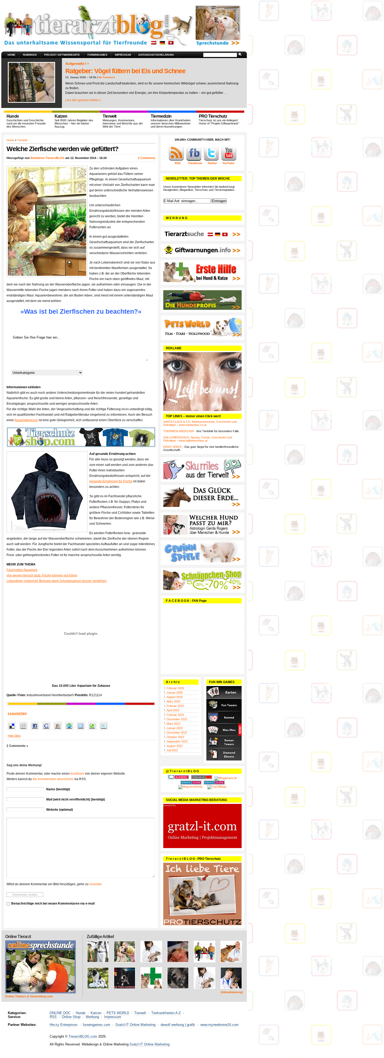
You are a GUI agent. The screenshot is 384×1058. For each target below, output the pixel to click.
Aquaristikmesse (26, 420)
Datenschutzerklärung (156, 54)
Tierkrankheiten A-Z (166, 1013)
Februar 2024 (175, 714)
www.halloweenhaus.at (193, 440)
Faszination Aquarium (22, 570)
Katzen (96, 1013)
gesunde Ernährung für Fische (110, 481)
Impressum (123, 54)
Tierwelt (22, 140)
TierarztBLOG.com (83, 1036)
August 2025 (175, 697)
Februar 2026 (175, 688)
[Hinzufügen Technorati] (93, 730)
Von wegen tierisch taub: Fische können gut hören (42, 575)
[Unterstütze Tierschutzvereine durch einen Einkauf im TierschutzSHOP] (81, 437)
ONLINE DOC (60, 1013)
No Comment (106, 77)
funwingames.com (96, 1025)
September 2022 (177, 741)
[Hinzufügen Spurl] (82, 730)
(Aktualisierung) (232, 992)
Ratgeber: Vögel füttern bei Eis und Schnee (125, 71)
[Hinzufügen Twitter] (105, 730)
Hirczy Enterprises (64, 1025)
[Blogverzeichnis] (190, 786)
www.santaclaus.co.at (192, 424)
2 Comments (146, 157)
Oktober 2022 (175, 737)
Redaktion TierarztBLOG (48, 157)
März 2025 (173, 701)
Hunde (80, 1013)
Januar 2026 (175, 692)
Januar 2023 (175, 728)
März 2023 (173, 723)
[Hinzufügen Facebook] (36, 730)
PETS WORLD (118, 1013)
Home (11, 54)
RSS (53, 1017)
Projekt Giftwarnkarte (62, 54)
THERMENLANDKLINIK (178, 431)
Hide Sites (14, 735)
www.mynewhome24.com (219, 1025)
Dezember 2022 (177, 732)
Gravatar (95, 884)
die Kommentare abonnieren (53, 779)
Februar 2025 (175, 705)
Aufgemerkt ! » (77, 63)
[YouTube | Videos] (228, 160)
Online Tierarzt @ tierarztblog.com (29, 996)
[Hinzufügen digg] (24, 730)
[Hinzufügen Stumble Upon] (70, 730)
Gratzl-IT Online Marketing (135, 1025)
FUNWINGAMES (97, 54)
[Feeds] (176, 160)
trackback (77, 773)
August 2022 (175, 745)
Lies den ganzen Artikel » (83, 100)
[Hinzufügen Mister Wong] (59, 730)
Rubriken (30, 54)
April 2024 (173, 710)
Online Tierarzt (18, 936)
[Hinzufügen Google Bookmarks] (47, 730)
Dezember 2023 (177, 719)
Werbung (92, 1017)
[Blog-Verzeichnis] (178, 778)
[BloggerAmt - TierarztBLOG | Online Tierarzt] (225, 778)
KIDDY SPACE (172, 446)
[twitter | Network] (211, 160)
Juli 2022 (172, 750)
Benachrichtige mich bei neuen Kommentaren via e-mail (53, 903)
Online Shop (71, 1017)
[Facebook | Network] (193, 160)
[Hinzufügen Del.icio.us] (13, 730)
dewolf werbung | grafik (178, 1025)
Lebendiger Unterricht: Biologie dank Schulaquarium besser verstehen (57, 581)
